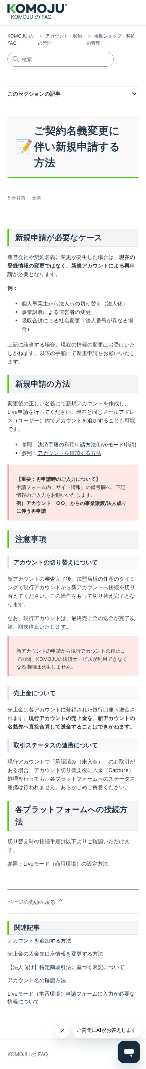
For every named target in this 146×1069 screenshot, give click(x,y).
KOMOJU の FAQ (27, 1054)
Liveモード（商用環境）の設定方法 (65, 863)
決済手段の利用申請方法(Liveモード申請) (87, 444)
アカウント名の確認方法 (36, 980)
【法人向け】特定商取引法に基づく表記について (65, 967)
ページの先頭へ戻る (32, 902)
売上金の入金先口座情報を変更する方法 (55, 953)
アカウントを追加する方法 (69, 453)
